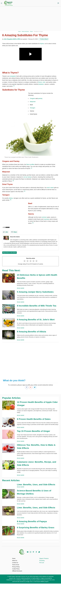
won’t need (50, 187)
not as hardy (27, 177)
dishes (11, 198)
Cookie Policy (16, 569)
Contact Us (15, 562)
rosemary (46, 219)
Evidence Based (43, 39)
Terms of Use (15, 564)
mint (44, 82)
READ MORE (20, 288)
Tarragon (32, 108)
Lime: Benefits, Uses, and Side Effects (36, 484)
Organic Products (44, 558)
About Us (14, 560)
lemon (40, 82)
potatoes (41, 84)
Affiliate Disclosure (17, 571)
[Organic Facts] (8, 3)
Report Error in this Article (9, 252)
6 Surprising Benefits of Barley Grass (35, 527)
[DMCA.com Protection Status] (6, 227)
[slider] (30, 261)
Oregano (32, 98)
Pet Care (41, 562)
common (44, 217)
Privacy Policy (16, 566)
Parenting (41, 560)
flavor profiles (30, 164)
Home (13, 558)
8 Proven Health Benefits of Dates (34, 419)
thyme (42, 43)
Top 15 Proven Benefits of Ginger (33, 431)
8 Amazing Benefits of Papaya (32, 521)
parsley (40, 98)
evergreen (13, 76)
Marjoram (33, 101)
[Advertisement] (30, 359)
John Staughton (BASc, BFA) (12, 39)
